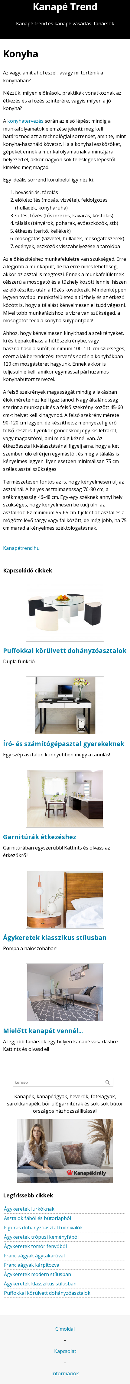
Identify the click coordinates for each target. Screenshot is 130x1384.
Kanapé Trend (65, 6)
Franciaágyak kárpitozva (31, 1265)
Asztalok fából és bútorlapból (37, 1218)
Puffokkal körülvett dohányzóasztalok (64, 650)
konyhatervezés (25, 121)
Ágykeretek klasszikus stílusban (55, 937)
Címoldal (65, 1329)
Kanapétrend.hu (21, 548)
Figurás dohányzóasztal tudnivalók (43, 1227)
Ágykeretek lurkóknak (29, 1209)
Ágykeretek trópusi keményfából (41, 1237)
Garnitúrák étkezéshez (39, 837)
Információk (65, 1373)
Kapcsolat (65, 1351)
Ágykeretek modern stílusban (37, 1274)
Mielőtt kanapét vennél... (43, 1030)
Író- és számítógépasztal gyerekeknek (63, 743)
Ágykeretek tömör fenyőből (35, 1246)
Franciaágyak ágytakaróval (34, 1255)
